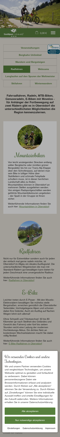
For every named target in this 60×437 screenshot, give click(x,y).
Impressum (50, 428)
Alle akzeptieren (30, 411)
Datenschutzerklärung (33, 428)
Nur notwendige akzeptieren (30, 420)
